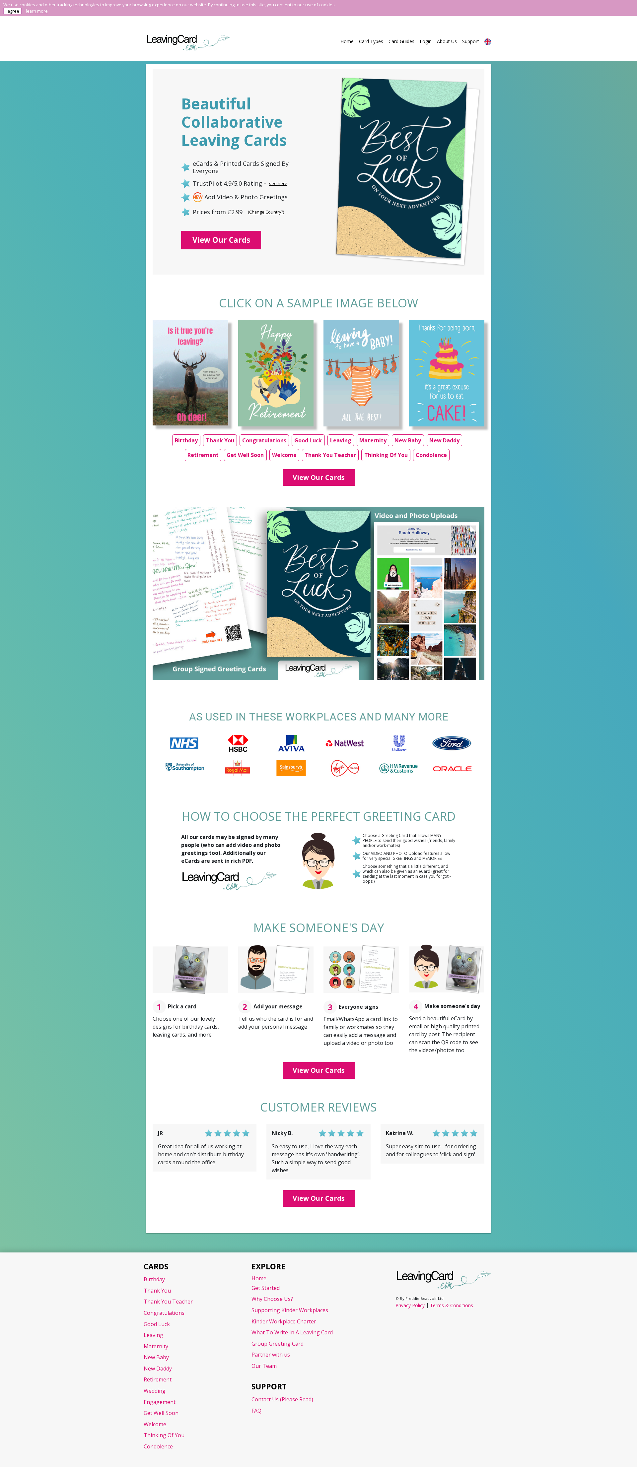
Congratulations (264, 440)
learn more (37, 11)
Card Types (371, 41)
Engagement (160, 1402)
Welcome (284, 455)
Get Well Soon (245, 455)
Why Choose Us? (272, 1299)
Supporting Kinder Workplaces (289, 1310)
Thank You (220, 440)
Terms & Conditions (451, 1305)
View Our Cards (221, 240)
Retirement (203, 455)
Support (470, 41)
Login (426, 41)
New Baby (407, 440)
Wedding (155, 1390)
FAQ (256, 1410)
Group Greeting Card (277, 1343)
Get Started (265, 1288)
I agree (12, 11)
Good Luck (308, 440)
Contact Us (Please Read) (282, 1399)
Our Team (264, 1366)
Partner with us (270, 1354)
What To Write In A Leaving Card (292, 1332)
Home (347, 41)
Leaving (340, 440)
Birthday (186, 440)
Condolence (431, 455)
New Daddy (444, 440)
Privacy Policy (410, 1305)
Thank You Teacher (330, 455)
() (266, 212)
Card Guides (401, 41)
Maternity (373, 440)
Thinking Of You (386, 455)
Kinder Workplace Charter (283, 1321)
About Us (447, 41)
